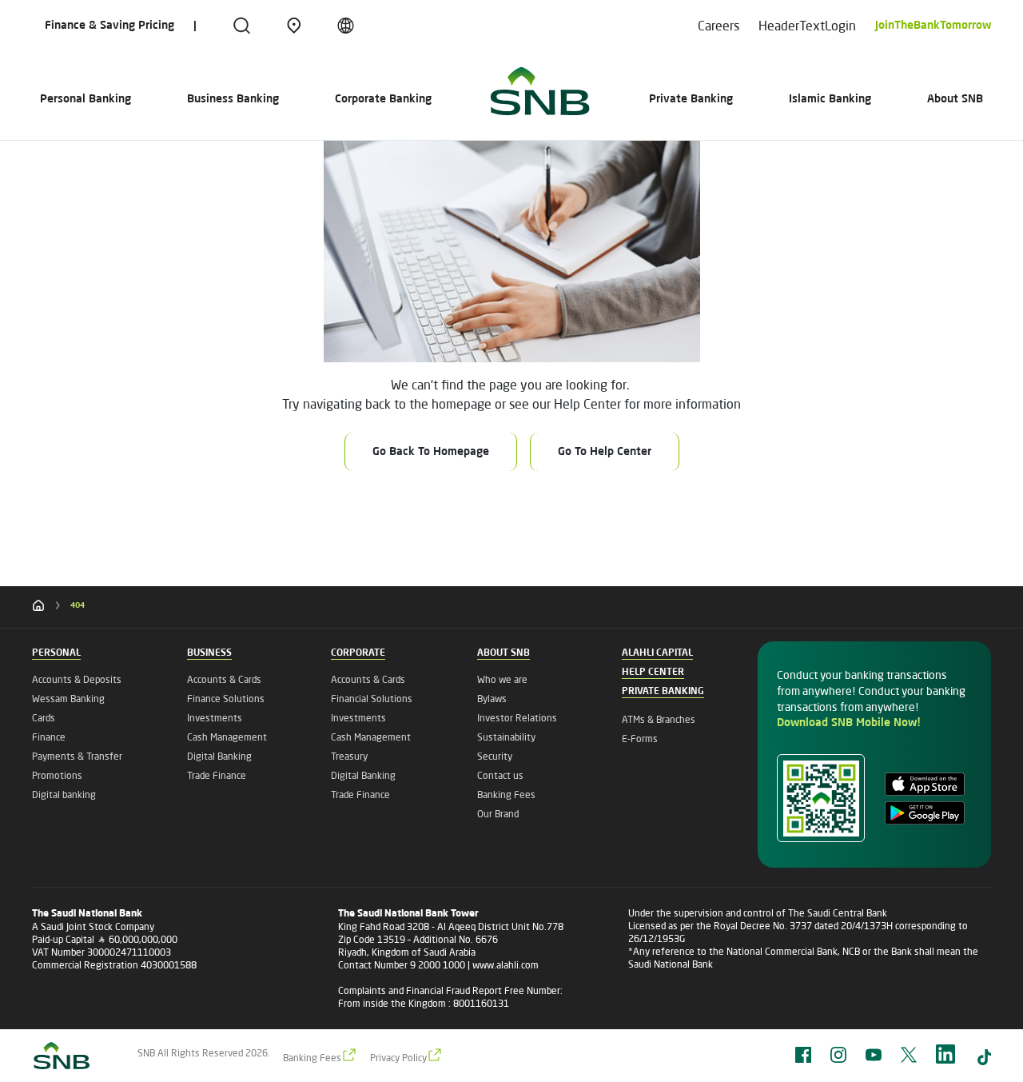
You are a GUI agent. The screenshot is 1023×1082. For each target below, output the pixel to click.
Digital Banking (219, 756)
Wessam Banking (68, 699)
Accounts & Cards (224, 679)
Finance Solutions (226, 699)
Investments (214, 718)
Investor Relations (517, 718)
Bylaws (492, 699)
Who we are (502, 679)
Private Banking (691, 99)
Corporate (358, 653)
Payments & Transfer (77, 756)
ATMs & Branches (658, 719)
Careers (718, 25)
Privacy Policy (398, 1058)
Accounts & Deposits (76, 679)
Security (494, 756)
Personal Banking (85, 99)
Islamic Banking (830, 99)
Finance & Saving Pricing (109, 25)
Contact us (500, 775)
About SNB (955, 99)
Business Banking (233, 99)
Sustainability (506, 737)
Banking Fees (506, 795)
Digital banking (64, 795)
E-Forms (640, 739)
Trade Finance (216, 775)
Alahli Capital (657, 653)
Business (209, 653)
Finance (49, 737)
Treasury (349, 756)
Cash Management (227, 737)
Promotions (57, 775)
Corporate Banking (383, 99)
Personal (56, 653)
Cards (43, 718)
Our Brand (498, 814)
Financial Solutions (371, 699)
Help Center (653, 672)
